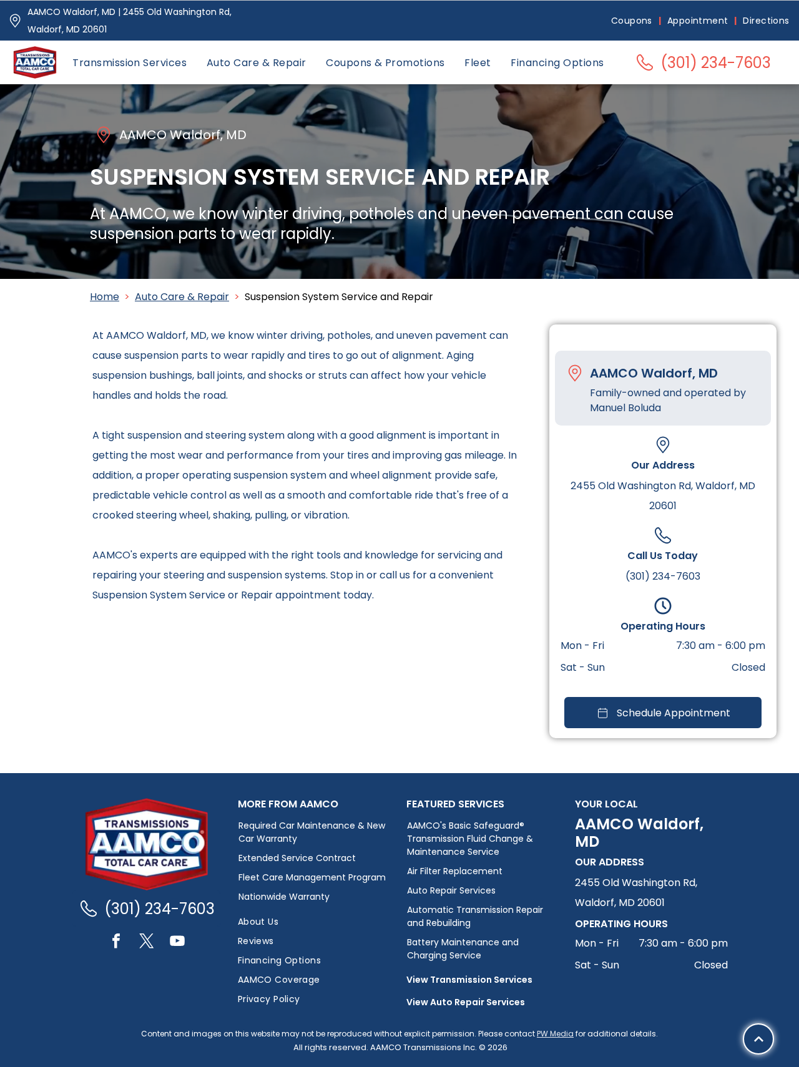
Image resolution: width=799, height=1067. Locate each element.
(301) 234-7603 (662, 576)
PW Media (555, 1033)
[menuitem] (633, 21)
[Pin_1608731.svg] (14, 20)
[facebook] (116, 942)
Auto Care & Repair (182, 297)
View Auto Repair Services (465, 1002)
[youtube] (177, 942)
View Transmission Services (469, 979)
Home (104, 297)
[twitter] (146, 942)
